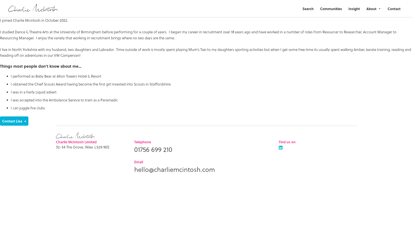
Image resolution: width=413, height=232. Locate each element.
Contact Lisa (12, 121)
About (371, 8)
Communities (331, 8)
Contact (394, 8)
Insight (354, 8)
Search (308, 8)
